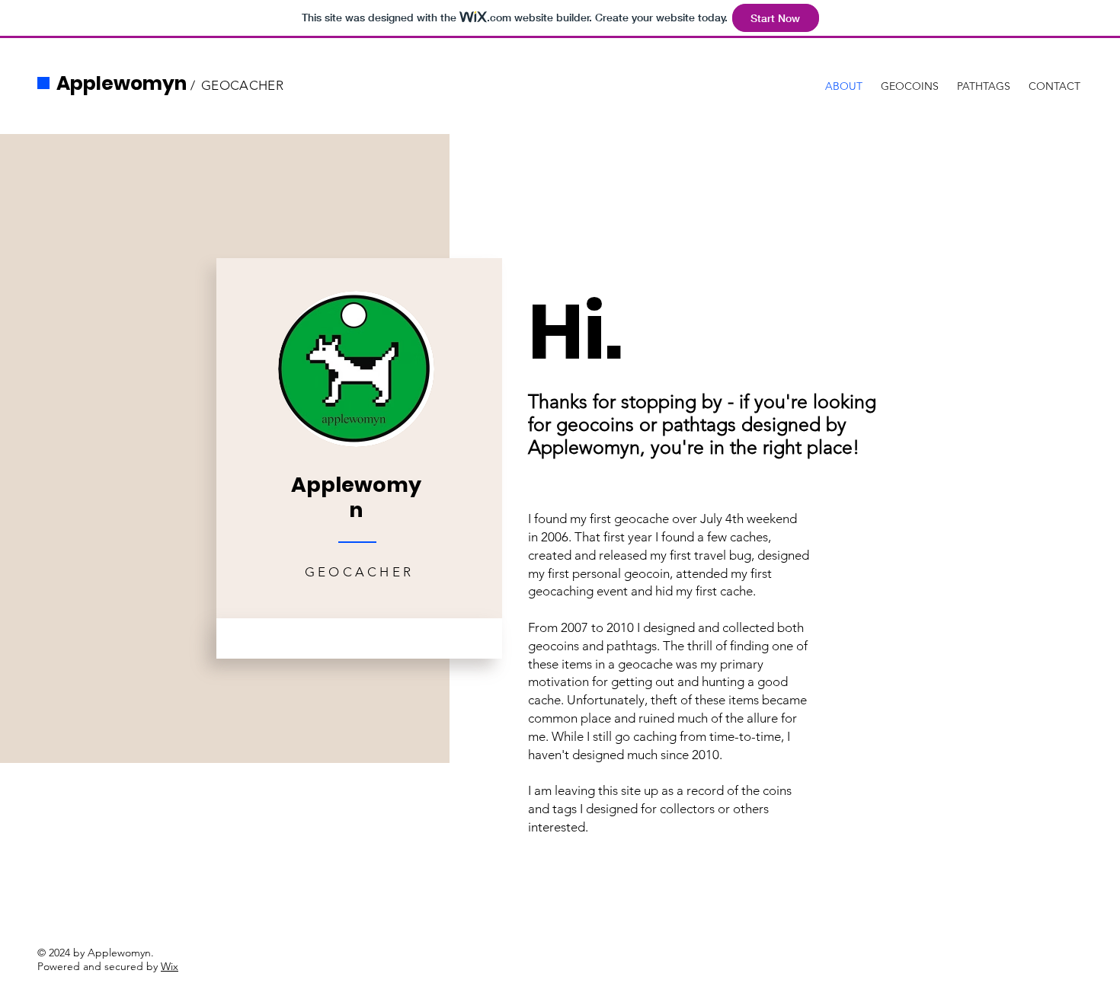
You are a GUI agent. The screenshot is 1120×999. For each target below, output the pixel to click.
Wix (169, 966)
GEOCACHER (242, 85)
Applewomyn (121, 83)
